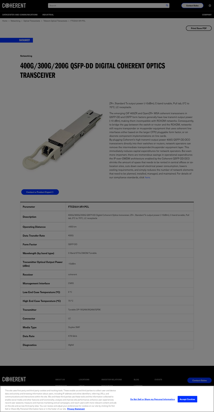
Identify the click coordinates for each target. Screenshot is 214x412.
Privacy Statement (76, 408)
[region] (107, 399)
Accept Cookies (187, 399)
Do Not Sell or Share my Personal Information (152, 399)
